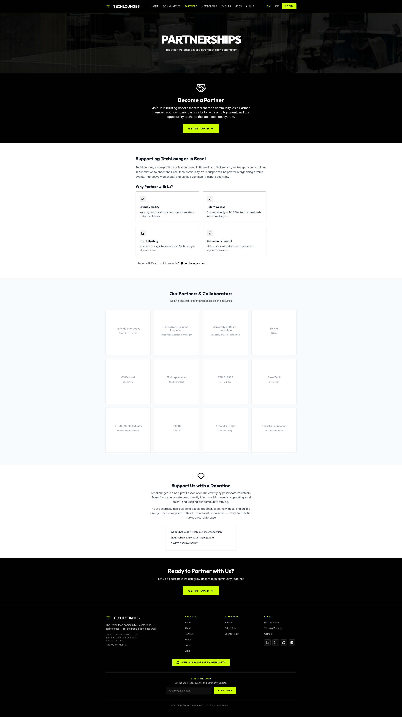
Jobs (238, 6)
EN (269, 6)
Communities (171, 6)
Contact (268, 633)
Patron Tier (230, 628)
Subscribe (225, 690)
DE (277, 6)
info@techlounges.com (190, 263)
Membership (209, 6)
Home (155, 6)
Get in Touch (198, 128)
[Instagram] (275, 642)
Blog (187, 650)
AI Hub (250, 6)
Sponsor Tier (231, 633)
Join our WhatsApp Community (203, 662)
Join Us (228, 622)
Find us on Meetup (117, 645)
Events (226, 6)
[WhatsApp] (284, 642)
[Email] (292, 642)
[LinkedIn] (267, 642)
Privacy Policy (271, 622)
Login (289, 6)
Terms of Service (273, 628)
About (188, 628)
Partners (191, 6)
